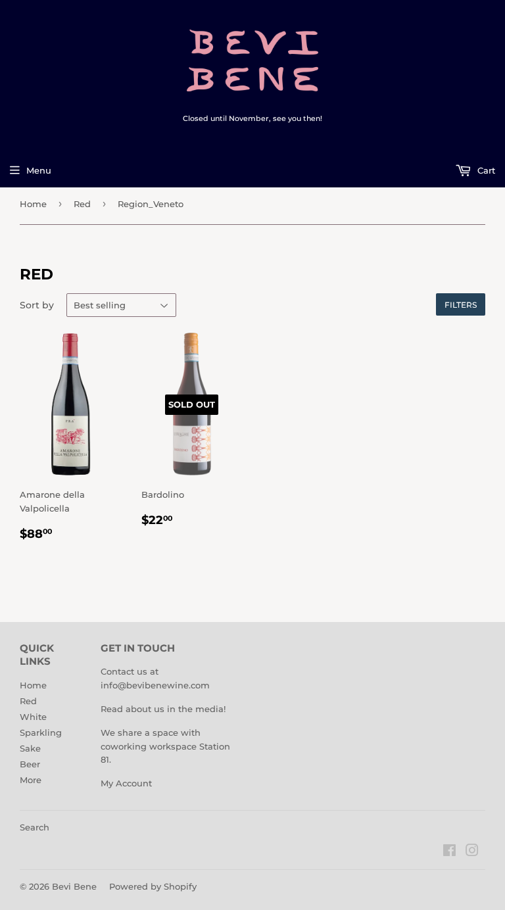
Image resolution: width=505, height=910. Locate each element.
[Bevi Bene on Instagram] (472, 852)
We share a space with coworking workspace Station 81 (165, 746)
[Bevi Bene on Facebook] (449, 852)
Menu (38, 170)
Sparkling (41, 732)
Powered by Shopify (153, 886)
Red (82, 204)
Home (33, 204)
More (30, 780)
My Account (126, 783)
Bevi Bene (74, 886)
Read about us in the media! (163, 709)
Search (34, 827)
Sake (30, 748)
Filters (461, 305)
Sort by (37, 305)
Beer (30, 764)
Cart (485, 170)
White (33, 716)
